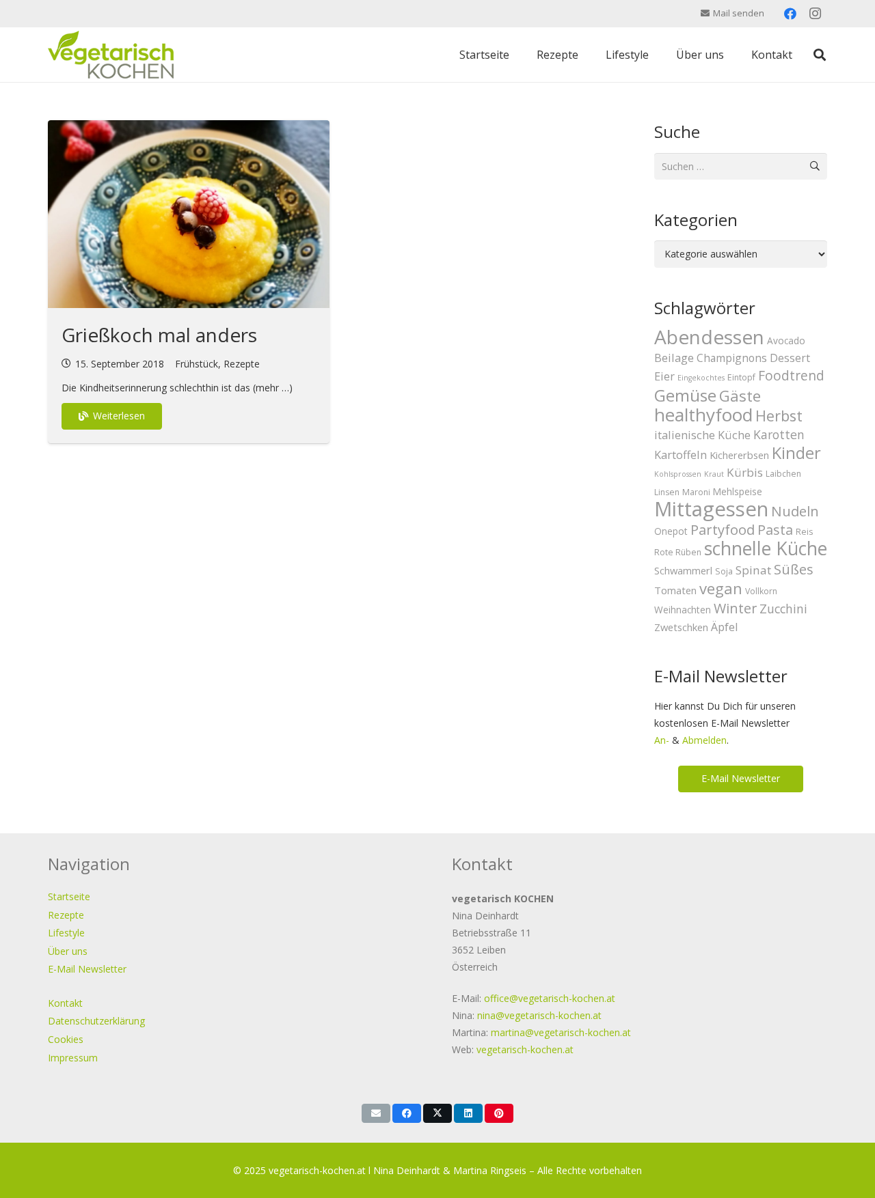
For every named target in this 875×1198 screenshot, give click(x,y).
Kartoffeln (680, 454)
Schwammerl (683, 570)
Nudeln (795, 510)
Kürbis (745, 472)
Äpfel (724, 627)
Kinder (796, 452)
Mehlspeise (737, 491)
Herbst (779, 416)
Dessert (790, 357)
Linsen (666, 492)
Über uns (68, 951)
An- (661, 740)
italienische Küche (702, 435)
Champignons (732, 357)
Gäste (740, 395)
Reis (804, 532)
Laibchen (783, 473)
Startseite (69, 896)
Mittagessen (711, 509)
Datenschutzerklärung (96, 1020)
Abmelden (704, 740)
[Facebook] (790, 13)
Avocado (786, 340)
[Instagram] (815, 13)
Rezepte (242, 363)
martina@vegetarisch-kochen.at (561, 1032)
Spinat (753, 570)
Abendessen (709, 337)
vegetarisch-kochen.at (525, 1049)
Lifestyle (66, 932)
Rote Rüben (677, 552)
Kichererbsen (739, 455)
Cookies (65, 1039)
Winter (735, 608)
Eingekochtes (701, 377)
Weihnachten (682, 609)
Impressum (73, 1057)
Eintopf (741, 377)
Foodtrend (791, 375)
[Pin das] (499, 1113)
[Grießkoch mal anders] (188, 214)
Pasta (775, 529)
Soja (724, 571)
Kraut (714, 474)
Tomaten (675, 590)
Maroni (696, 492)
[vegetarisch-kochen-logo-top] (111, 55)
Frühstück (196, 363)
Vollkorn (761, 591)
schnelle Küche (765, 548)
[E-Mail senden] (376, 1113)
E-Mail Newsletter (87, 968)
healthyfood (703, 414)
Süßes (793, 569)
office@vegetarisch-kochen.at (549, 998)
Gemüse (685, 395)
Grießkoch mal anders (159, 335)
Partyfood (722, 529)
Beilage (674, 357)
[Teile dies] (406, 1113)
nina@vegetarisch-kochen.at (539, 1015)
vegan (720, 588)
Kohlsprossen (677, 474)
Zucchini (783, 608)
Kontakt (65, 1003)
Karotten (779, 434)
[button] (819, 54)
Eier (664, 376)
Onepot (671, 531)
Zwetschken (681, 627)
